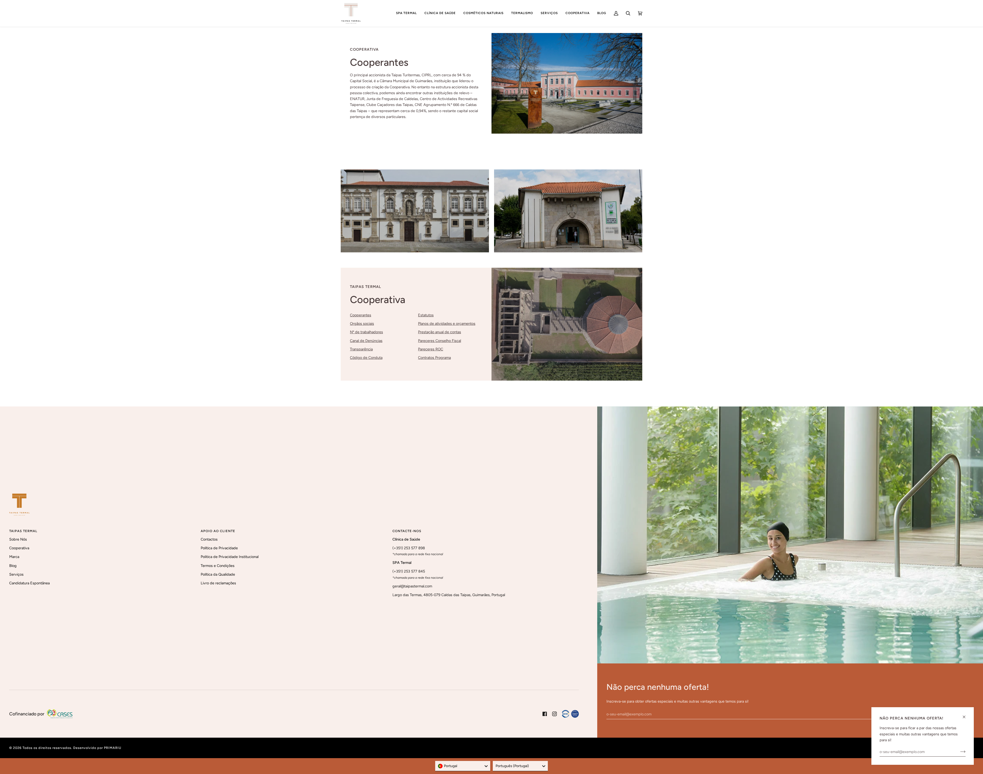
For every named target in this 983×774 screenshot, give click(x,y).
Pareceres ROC (430, 349)
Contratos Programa (434, 357)
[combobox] (462, 766)
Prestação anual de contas (439, 332)
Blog (13, 565)
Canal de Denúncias (366, 340)
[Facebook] (544, 714)
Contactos (209, 539)
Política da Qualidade (218, 574)
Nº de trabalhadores (366, 332)
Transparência (361, 349)
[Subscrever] (959, 752)
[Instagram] (554, 714)
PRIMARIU (112, 748)
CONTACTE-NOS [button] (406, 531)
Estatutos (426, 315)
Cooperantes (360, 315)
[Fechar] (966, 714)
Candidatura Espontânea (29, 583)
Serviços (16, 574)
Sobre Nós (18, 539)
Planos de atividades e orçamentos (446, 323)
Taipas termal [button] (23, 531)
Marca (14, 556)
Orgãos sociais (362, 323)
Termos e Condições (217, 565)
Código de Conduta (366, 357)
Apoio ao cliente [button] (218, 531)
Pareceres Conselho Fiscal (439, 340)
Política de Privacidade (219, 548)
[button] (406, 13)
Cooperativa (19, 548)
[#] (570, 714)
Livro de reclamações (218, 583)
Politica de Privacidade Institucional (230, 556)
